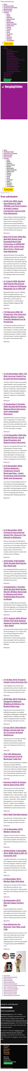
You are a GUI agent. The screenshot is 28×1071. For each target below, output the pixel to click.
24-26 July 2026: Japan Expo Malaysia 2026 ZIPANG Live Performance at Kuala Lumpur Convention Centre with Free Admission (15, 207)
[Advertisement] (14, 105)
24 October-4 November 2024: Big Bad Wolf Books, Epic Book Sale (15, 563)
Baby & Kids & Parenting (12, 51)
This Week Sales (7, 74)
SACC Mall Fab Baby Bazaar (15, 814)
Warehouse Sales (9, 6)
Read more (7, 233)
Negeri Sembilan (12, 24)
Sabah (8, 35)
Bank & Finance (10, 53)
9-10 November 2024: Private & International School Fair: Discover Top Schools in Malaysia (15, 534)
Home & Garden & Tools (12, 64)
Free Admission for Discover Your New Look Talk (14, 926)
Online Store (10, 25)
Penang (9, 29)
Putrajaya (10, 34)
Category (6, 48)
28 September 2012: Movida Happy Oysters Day (14, 902)
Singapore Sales (19, 1030)
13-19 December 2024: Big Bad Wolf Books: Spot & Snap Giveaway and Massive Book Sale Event (15, 439)
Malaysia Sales (8, 9)
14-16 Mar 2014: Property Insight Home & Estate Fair (15, 680)
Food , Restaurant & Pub (12, 61)
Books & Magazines (11, 56)
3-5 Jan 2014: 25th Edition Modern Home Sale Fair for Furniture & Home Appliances (15, 731)
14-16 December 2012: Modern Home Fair (13, 830)
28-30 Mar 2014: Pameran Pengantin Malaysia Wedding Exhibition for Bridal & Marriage (15, 703)
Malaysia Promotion (9, 1023)
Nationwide (10, 22)
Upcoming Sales (7, 76)
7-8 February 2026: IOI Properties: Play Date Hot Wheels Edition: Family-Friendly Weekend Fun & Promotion (15, 317)
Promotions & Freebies (10, 7)
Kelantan (9, 17)
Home (5, 4)
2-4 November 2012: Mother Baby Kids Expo (14, 880)
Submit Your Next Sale (10, 1061)
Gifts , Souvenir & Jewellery (13, 63)
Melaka (9, 20)
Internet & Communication (13, 66)
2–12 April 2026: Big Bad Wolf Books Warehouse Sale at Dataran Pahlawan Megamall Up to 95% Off (15, 285)
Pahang (9, 27)
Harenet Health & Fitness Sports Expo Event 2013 (15, 783)
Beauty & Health (10, 54)
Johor (8, 14)
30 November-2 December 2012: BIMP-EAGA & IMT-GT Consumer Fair (15, 853)
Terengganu (10, 40)
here (2, 1039)
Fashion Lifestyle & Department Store (16, 59)
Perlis (8, 32)
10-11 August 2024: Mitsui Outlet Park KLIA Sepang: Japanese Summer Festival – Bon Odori (15, 622)
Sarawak (9, 37)
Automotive (9, 50)
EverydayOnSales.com (7, 1014)
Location (6, 12)
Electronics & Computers (12, 58)
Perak (8, 30)
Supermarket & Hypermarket (14, 71)
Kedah (8, 16)
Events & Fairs (8, 11)
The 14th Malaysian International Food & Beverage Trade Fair (13, 756)
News (5, 77)
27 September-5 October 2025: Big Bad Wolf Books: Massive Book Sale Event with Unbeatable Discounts (15, 409)
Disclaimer (6, 1058)
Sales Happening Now (9, 73)
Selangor (9, 39)
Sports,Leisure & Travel (12, 69)
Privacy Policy (7, 1060)
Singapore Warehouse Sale (8, 1033)
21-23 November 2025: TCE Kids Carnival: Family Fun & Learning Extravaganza (15, 376)
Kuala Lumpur (11, 19)
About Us (6, 1057)
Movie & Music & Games (12, 68)
